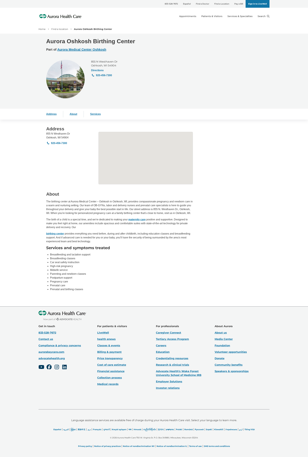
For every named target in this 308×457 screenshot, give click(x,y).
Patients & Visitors (211, 16)
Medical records (108, 384)
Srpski (209, 429)
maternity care (137, 219)
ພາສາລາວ (170, 429)
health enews (106, 339)
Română (188, 429)
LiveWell (103, 332)
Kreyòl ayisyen (119, 429)
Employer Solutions (169, 381)
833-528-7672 (171, 4)
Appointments (187, 16)
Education (163, 351)
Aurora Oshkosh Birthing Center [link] (93, 29)
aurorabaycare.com (51, 351)
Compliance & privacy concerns (59, 345)
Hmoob (137, 429)
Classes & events (108, 345)
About (73, 114)
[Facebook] (49, 367)
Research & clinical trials (172, 364)
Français (97, 429)
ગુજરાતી (106, 429)
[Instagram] (56, 367)
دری (89, 429)
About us (221, 332)
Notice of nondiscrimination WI (138, 446)
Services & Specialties (239, 16)
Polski (179, 429)
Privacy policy (85, 446)
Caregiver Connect (168, 332)
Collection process (109, 377)
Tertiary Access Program (172, 339)
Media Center (224, 339)
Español (187, 4)
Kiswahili (218, 429)
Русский (199, 429)
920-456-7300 (104, 75)
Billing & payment (109, 351)
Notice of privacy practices (107, 446)
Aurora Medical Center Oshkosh (81, 49)
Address (51, 114)
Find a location (59, 29)
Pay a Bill (238, 4)
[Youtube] (41, 367)
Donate (219, 358)
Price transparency (110, 358)
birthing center (55, 233)
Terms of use (195, 446)
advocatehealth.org (51, 358)
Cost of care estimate (111, 364)
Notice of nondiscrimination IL (172, 446)
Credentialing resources (172, 358)
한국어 (161, 429)
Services (95, 114)
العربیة (66, 429)
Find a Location (221, 4)
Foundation (222, 345)
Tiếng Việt (249, 429)
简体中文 (82, 429)
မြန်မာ (73, 429)
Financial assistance (110, 371)
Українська (231, 429)
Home (41, 29)
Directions (97, 70)
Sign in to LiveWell (257, 4)
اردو (240, 429)
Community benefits (229, 364)
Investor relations (168, 387)
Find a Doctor (202, 4)
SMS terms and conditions (217, 446)
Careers (161, 345)
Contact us (45, 339)
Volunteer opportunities (231, 351)
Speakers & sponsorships (232, 371)
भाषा (130, 429)
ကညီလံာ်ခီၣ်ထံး (149, 429)
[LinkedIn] (64, 367)
